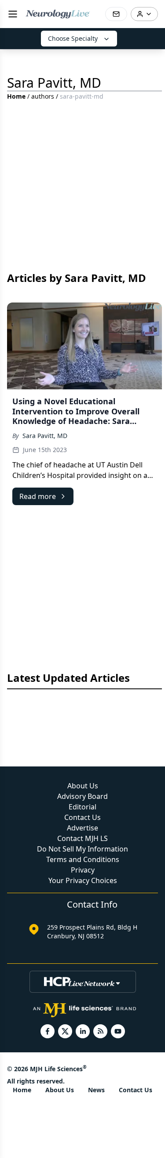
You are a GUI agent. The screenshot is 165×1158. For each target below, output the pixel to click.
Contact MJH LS (82, 838)
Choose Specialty (73, 38)
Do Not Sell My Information (82, 849)
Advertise (82, 828)
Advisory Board (82, 796)
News (96, 1090)
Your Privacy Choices (82, 880)
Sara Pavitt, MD (44, 435)
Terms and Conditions (82, 859)
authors (42, 96)
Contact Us (82, 817)
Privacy (83, 870)
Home (16, 96)
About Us (82, 786)
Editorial (82, 807)
